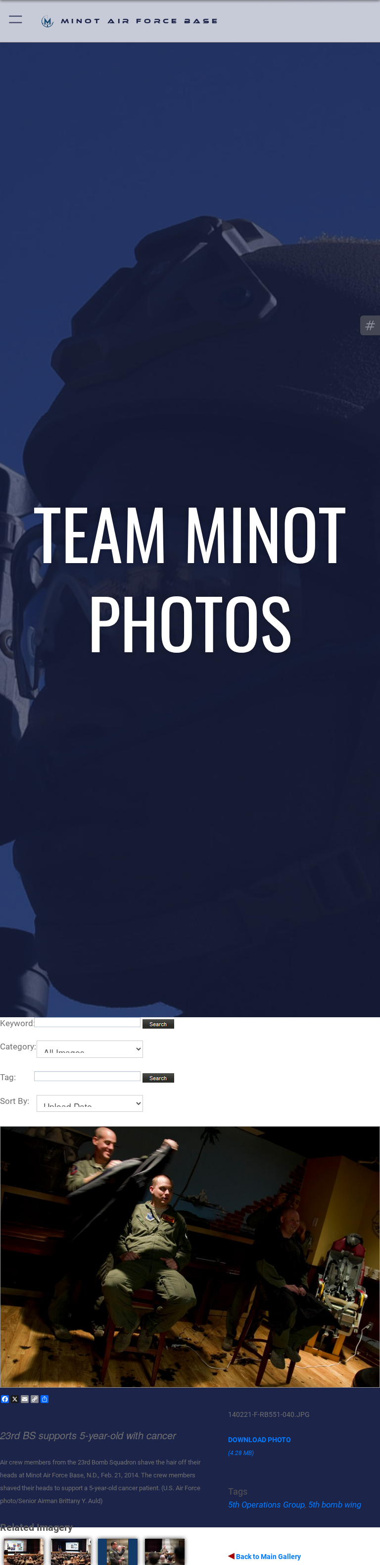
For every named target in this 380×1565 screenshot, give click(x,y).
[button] (16, 21)
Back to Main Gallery (268, 1557)
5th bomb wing (334, 1505)
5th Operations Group (266, 1505)
